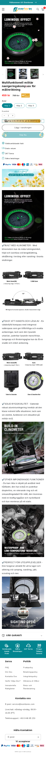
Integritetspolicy (30, 676)
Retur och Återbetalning (29, 687)
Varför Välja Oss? (12, 681)
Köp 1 (7, 106)
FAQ (7, 667)
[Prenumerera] (38, 737)
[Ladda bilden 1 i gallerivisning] (11, 74)
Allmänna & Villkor (31, 681)
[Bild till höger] (43, 74)
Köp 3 (31, 106)
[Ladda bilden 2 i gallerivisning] (23, 74)
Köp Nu (23, 135)
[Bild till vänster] (3, 74)
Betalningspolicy (30, 672)
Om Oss (8, 672)
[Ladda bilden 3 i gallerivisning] (34, 74)
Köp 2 (19, 106)
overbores (28, 751)
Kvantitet (5, 111)
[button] (43, 9)
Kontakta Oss (11, 676)
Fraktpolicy (28, 667)
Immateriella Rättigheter (10, 687)
